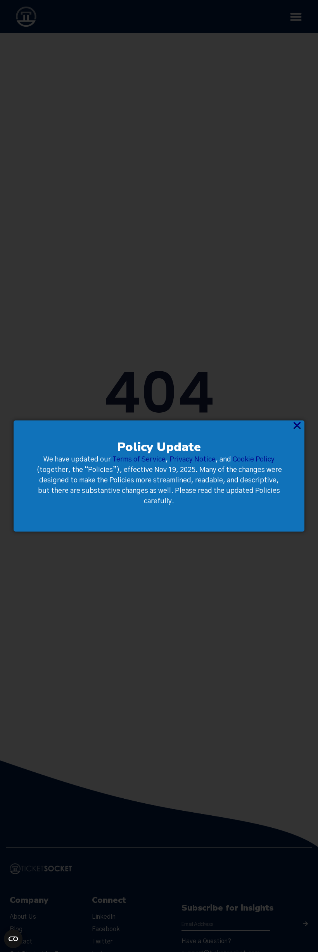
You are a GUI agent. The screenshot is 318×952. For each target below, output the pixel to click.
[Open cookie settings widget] (13, 939)
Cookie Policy (254, 459)
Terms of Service (139, 459)
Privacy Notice (192, 459)
